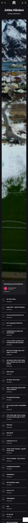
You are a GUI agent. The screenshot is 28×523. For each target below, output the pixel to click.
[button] (2, 3)
